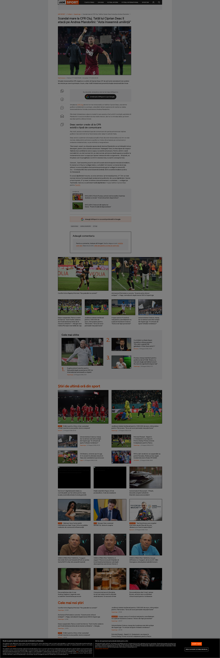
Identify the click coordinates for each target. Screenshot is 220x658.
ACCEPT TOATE (196, 644)
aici (77, 651)
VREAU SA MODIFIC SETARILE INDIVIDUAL (196, 649)
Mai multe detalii (11, 646)
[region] (110, 648)
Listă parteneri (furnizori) (101, 648)
